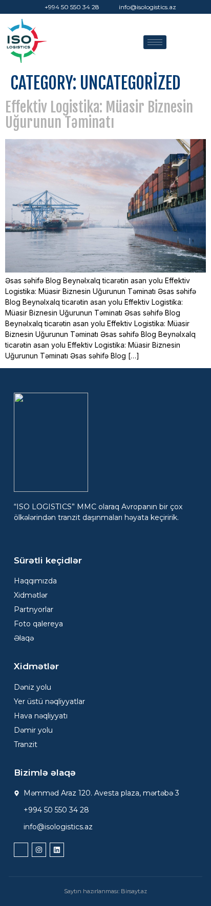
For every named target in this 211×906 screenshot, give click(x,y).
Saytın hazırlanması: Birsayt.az (105, 891)
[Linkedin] (57, 850)
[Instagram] (39, 850)
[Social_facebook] (21, 850)
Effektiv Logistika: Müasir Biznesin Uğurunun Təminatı (99, 115)
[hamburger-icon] (154, 42)
